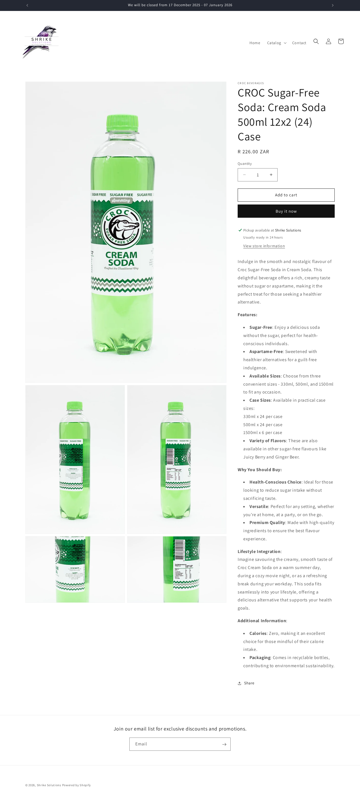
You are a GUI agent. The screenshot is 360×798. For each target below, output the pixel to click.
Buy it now (286, 211)
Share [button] (249, 682)
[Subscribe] (224, 744)
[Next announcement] (333, 5)
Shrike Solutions (49, 785)
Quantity (245, 163)
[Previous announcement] (27, 5)
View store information (264, 245)
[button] (276, 43)
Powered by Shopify (76, 785)
